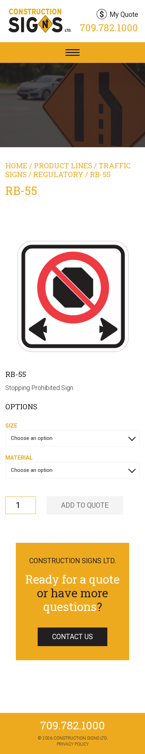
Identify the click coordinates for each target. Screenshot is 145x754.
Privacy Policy (73, 744)
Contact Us (72, 637)
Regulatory (58, 174)
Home (16, 165)
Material (19, 457)
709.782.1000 (109, 27)
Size (11, 425)
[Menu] (72, 52)
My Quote (123, 15)
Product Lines (63, 165)
